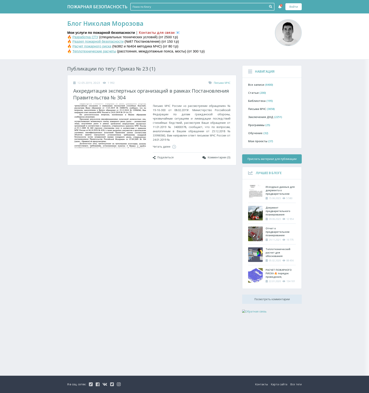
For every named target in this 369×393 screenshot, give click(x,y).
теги (296, 384)
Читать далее (162, 146)
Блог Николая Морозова (105, 23)
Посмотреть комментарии (272, 299)
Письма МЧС (222, 83)
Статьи (257, 93)
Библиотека (260, 101)
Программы (259, 125)
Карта (279, 384)
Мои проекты (260, 141)
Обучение (258, 133)
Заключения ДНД (265, 117)
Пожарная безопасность (97, 7)
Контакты (261, 384)
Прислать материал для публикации (272, 159)
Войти (293, 6)
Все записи (260, 84)
